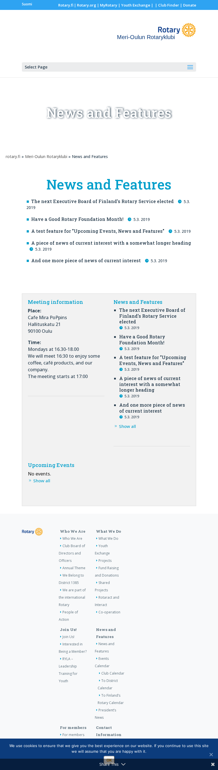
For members (73, 727)
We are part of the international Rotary (72, 597)
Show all (127, 426)
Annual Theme (73, 568)
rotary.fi (13, 156)
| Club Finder (166, 5)
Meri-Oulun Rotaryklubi (46, 156)
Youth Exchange (135, 5)
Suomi (27, 4)
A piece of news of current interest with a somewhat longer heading (111, 243)
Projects (105, 560)
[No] (211, 754)
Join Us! (68, 629)
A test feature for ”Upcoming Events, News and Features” (97, 231)
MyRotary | (110, 5)
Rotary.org (86, 5)
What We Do (108, 531)
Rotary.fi (65, 5)
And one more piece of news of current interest (86, 260)
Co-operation (109, 612)
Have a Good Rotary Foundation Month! (77, 219)
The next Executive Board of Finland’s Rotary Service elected (102, 201)
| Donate (187, 5)
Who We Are (72, 531)
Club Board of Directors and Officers (72, 553)
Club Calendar (112, 673)
